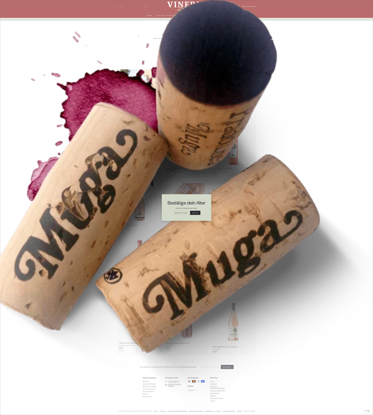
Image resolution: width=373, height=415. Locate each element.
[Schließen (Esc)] (217, 186)
